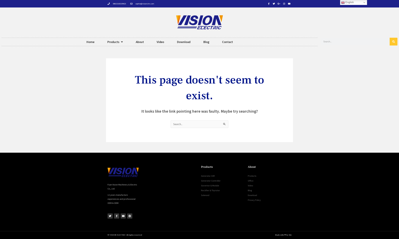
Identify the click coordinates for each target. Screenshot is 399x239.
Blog (206, 42)
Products (113, 42)
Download (183, 42)
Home (90, 42)
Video (160, 42)
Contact (227, 42)
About (140, 42)
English (349, 2)
